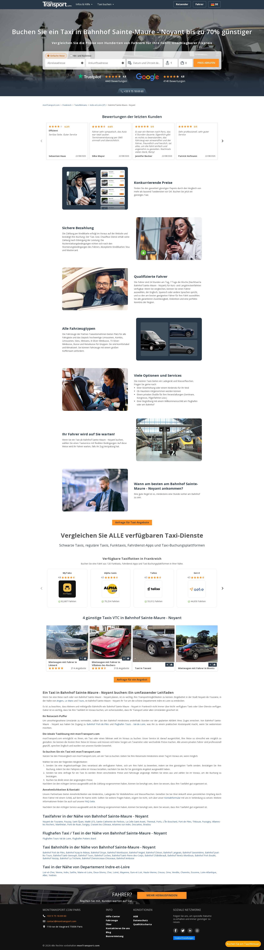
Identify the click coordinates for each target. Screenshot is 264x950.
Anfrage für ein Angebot (132, 679)
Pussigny (206, 821)
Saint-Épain (78, 821)
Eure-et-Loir (136, 872)
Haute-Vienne (150, 872)
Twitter (182, 930)
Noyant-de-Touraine (53, 821)
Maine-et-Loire (84, 872)
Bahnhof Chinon (154, 852)
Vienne (59, 872)
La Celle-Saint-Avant (135, 821)
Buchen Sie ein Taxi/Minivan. (243, 944)
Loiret (116, 872)
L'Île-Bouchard (170, 821)
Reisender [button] (182, 4)
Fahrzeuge (112, 920)
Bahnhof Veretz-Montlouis (180, 855)
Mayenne (124, 872)
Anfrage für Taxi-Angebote (132, 522)
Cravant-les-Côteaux (101, 824)
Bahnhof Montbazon (117, 852)
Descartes (137, 824)
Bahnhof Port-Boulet (205, 855)
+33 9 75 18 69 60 (133, 91)
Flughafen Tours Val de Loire (57, 838)
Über (109, 924)
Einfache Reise (57, 55)
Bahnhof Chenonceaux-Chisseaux (98, 858)
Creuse (161, 872)
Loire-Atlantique (208, 872)
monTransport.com (51, 105)
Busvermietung (114, 936)
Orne (168, 872)
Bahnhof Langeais (172, 852)
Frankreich (67, 105)
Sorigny (86, 824)
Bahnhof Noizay (51, 858)
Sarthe (73, 872)
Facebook (175, 930)
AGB (135, 916)
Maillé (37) (90, 821)
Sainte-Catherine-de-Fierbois (110, 821)
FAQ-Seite (90, 801)
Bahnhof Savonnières (193, 852)
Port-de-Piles (184, 821)
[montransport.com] (58, 4)
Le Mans (69, 700)
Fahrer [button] (200, 4)
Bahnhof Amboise (125, 858)
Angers (60, 700)
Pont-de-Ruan (74, 824)
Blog (108, 932)
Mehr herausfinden (161, 895)
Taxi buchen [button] (104, 4)
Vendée (175, 872)
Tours (81, 700)
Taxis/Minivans (80, 105)
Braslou (147, 824)
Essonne (195, 872)
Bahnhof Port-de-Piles (98, 724)
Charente (185, 872)
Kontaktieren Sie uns (118, 928)
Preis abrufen (206, 62)
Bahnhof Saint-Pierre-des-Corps (127, 855)
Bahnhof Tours (85, 855)
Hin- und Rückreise (82, 55)
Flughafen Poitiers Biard (84, 838)
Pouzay (67, 821)
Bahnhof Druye (98, 852)
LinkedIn (190, 930)
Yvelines (53, 875)
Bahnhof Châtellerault (155, 855)
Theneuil (151, 821)
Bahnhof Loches (102, 855)
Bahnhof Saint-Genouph (65, 855)
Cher (109, 872)
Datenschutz (140, 920)
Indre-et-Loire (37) (97, 105)
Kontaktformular (172, 797)
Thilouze (197, 821)
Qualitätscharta (142, 924)
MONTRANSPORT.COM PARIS (62, 910)
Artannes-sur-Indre (121, 824)
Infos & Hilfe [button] (83, 4)
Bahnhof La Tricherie (70, 858)
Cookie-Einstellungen (184, 938)
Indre (66, 872)
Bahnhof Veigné (137, 852)
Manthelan (60, 824)
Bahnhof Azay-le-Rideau (78, 852)
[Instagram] (197, 930)
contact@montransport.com (61, 921)
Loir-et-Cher (49, 872)
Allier (45, 875)
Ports (159, 821)
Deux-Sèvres (99, 872)
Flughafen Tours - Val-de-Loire (129, 724)
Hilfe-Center (113, 916)
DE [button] (216, 4)
